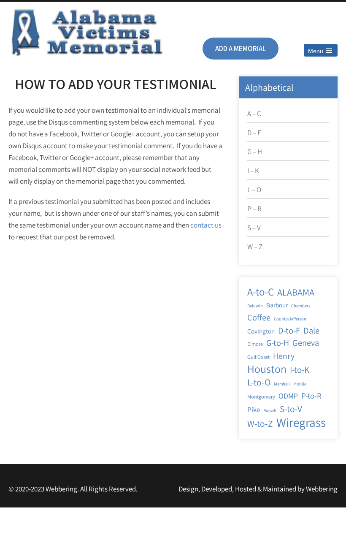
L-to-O (258, 382)
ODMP (288, 396)
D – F (254, 132)
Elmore (255, 343)
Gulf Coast (258, 357)
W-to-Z (260, 423)
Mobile (299, 384)
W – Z (254, 246)
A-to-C (260, 292)
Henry (284, 355)
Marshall (282, 384)
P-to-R (311, 396)
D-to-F (289, 330)
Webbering (322, 489)
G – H (254, 151)
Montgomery (261, 396)
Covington (261, 331)
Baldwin (255, 306)
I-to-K (299, 369)
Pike (253, 409)
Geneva (305, 342)
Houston (267, 369)
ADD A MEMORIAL (240, 48)
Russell (269, 410)
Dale (311, 330)
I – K (253, 170)
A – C (254, 113)
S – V (254, 227)
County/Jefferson (290, 319)
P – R (254, 208)
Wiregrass (301, 422)
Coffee (258, 317)
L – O (254, 189)
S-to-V (291, 409)
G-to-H (277, 342)
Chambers (300, 306)
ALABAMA (295, 292)
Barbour (277, 305)
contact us (206, 225)
